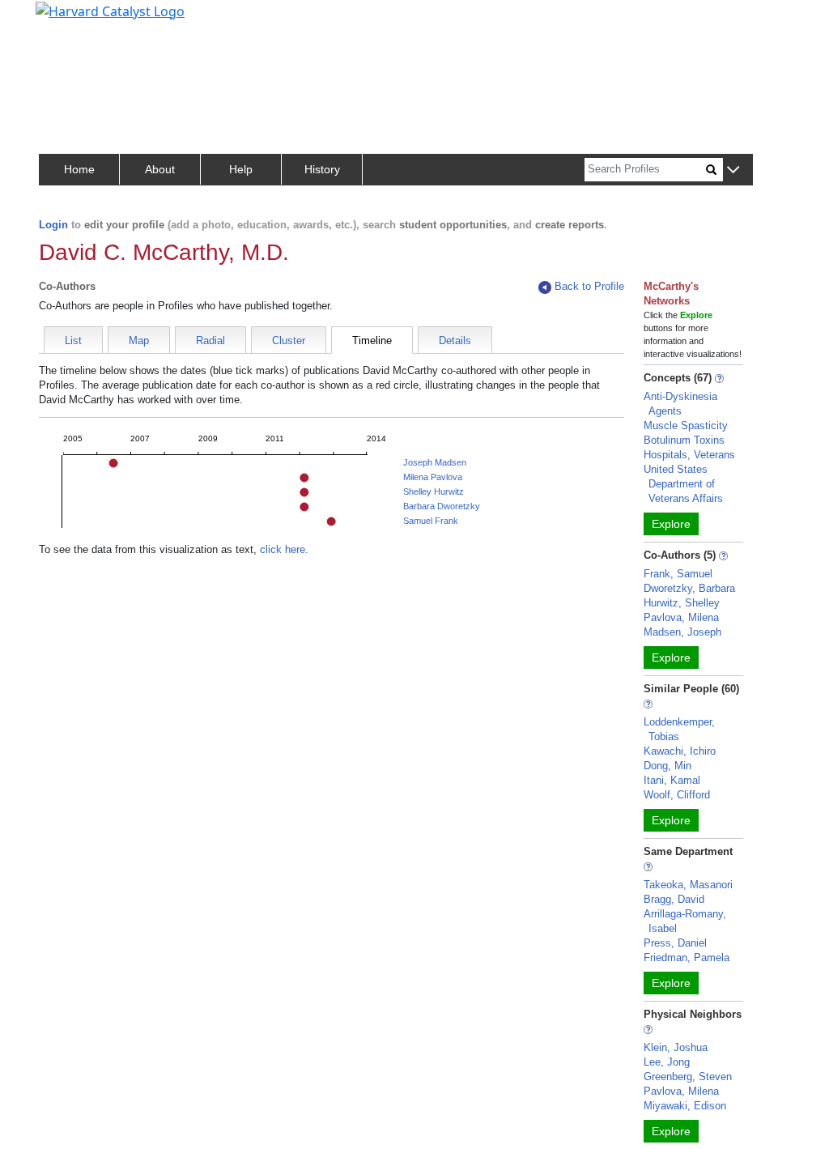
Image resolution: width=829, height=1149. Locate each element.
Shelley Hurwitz (433, 491)
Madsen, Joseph (682, 632)
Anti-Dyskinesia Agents (680, 403)
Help (241, 169)
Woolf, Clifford (677, 795)
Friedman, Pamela (686, 957)
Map (139, 340)
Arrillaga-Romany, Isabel (685, 921)
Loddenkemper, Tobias (679, 729)
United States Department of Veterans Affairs (683, 483)
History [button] (322, 169)
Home (79, 169)
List (73, 340)
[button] (733, 170)
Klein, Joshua (676, 1047)
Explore (671, 523)
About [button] (160, 169)
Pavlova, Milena (681, 617)
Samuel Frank (430, 521)
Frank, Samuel (678, 574)
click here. (284, 549)
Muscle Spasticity (686, 425)
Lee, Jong (667, 1062)
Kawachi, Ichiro (680, 751)
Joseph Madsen (434, 462)
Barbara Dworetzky (441, 506)
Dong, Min (667, 766)
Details (455, 340)
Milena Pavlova (432, 477)
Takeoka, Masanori (688, 885)
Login (53, 225)
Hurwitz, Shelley (682, 603)
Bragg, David (674, 899)
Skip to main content (67, 19)
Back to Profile (589, 286)
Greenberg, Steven (688, 1076)
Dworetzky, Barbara (689, 588)
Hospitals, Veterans (689, 455)
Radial (210, 340)
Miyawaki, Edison (685, 1106)
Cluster (288, 340)
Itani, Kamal (672, 780)
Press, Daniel (675, 943)
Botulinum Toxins (684, 440)
